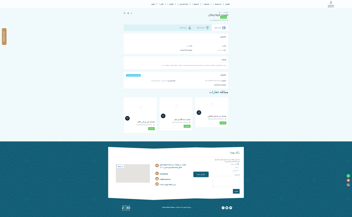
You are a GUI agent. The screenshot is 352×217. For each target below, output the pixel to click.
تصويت (236, 191)
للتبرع (162, 4)
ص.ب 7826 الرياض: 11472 (168, 184)
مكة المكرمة (184, 50)
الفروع (153, 4)
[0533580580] (157, 173)
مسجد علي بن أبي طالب (146, 121)
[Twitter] (230, 207)
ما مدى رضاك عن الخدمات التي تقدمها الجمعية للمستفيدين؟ (227, 160)
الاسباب (237, 175)
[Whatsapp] (348, 176)
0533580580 (164, 174)
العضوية (206, 4)
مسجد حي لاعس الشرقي (217, 116)
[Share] (129, 13)
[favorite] (124, 13)
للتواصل (171, 4)
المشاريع (196, 4)
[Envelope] (348, 180)
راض (236, 167)
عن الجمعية (218, 4)
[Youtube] (226, 207)
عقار (220, 12)
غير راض (235, 170)
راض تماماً (234, 164)
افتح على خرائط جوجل (132, 75)
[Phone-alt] (348, 185)
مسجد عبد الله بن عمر (183, 119)
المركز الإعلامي (183, 4)
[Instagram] (223, 207)
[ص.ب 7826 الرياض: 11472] (157, 184)
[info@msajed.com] (157, 178)
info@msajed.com (165, 179)
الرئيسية (227, 4)
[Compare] (131, 13)
